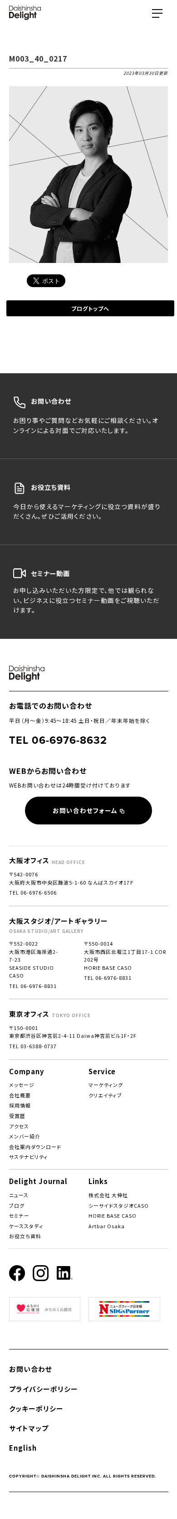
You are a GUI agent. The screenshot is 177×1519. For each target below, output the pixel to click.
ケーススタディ (26, 1226)
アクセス (19, 1126)
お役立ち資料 (25, 1236)
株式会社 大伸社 (108, 1195)
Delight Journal (38, 1181)
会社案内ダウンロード (35, 1146)
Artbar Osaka (106, 1226)
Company (26, 1071)
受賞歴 (17, 1115)
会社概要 (20, 1095)
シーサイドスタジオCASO (118, 1205)
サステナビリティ (28, 1156)
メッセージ (21, 1084)
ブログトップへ (90, 308)
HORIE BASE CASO (112, 1215)
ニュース (19, 1195)
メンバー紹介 (24, 1136)
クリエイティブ (105, 1095)
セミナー (19, 1215)
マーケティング (105, 1084)
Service (102, 1071)
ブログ (17, 1205)
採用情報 (20, 1105)
